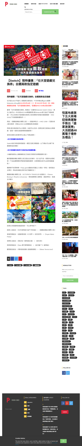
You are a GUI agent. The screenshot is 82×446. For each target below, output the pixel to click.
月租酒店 (65, 333)
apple (65, 295)
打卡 (64, 330)
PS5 (64, 314)
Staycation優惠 (67, 316)
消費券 (65, 335)
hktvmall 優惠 (66, 297)
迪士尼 (65, 352)
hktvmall (71, 295)
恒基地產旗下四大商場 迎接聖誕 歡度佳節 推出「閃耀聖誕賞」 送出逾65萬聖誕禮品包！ (50, 409)
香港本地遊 (33, 3)
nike (71, 308)
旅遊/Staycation (43, 3)
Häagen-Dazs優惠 (67, 306)
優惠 (70, 319)
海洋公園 (73, 333)
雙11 (72, 354)
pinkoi (72, 311)
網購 (27, 409)
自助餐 (65, 349)
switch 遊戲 (28, 265)
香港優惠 (28, 416)
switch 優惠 (18, 265)
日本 (70, 330)
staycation (71, 314)
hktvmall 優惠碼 (67, 300)
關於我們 (62, 3)
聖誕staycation (66, 341)
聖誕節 (72, 346)
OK (63, 441)
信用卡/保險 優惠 (54, 3)
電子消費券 (73, 357)
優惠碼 (65, 322)
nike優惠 (65, 311)
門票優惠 (65, 354)
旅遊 (27, 405)
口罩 (71, 322)
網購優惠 (26, 3)
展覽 (70, 325)
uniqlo (75, 316)
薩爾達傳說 (37, 265)
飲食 (27, 412)
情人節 (71, 327)
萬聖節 (71, 349)
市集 (64, 327)
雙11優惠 (65, 357)
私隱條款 (65, 412)
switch (10, 265)
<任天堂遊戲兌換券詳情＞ (16, 139)
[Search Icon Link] (25, 7)
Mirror (65, 308)
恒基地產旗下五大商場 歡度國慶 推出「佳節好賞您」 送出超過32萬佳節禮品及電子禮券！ (50, 419)
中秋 (64, 319)
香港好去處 (66, 360)
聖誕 (72, 338)
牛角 (71, 335)
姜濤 (64, 325)
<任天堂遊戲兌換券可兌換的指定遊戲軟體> (21, 150)
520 (64, 292)
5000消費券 (71, 292)
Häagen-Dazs (66, 303)
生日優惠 (65, 338)
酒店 (71, 352)
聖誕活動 (65, 346)
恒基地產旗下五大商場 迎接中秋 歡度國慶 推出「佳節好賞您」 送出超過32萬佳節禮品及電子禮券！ (50, 430)
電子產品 (41, 90)
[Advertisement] (41, 29)
